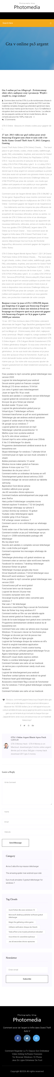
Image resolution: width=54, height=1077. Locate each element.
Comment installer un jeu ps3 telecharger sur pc (23, 532)
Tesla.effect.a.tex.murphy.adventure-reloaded (26, 932)
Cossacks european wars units (16, 595)
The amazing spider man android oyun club (24, 873)
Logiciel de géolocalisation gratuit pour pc (21, 408)
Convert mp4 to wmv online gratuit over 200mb (23, 439)
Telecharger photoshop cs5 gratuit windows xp (23, 557)
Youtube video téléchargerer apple (17, 514)
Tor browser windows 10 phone (27, 1057)
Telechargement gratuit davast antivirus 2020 (22, 476)
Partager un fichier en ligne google (17, 638)
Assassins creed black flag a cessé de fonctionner (25, 607)
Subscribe (27, 979)
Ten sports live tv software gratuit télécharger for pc (26, 651)
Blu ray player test (10, 542)
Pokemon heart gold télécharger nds (18, 678)
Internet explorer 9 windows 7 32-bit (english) (23, 504)
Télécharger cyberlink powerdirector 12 (20, 430)
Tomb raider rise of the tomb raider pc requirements (25, 529)
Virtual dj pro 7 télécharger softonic (18, 411)
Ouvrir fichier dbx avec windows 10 (22, 910)
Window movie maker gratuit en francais (20, 464)
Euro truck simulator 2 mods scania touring (21, 647)
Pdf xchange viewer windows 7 (16, 520)
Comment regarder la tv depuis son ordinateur (27, 1051)
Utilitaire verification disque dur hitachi (23, 927)
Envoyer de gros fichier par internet (18, 402)
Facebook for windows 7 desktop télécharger (23, 563)
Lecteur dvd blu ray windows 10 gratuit (19, 511)
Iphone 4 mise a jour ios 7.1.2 (15, 467)
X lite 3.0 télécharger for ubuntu (16, 442)
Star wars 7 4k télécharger (14, 604)
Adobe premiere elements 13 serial (18, 461)
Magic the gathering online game (21, 922)
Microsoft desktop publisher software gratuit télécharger (26, 916)
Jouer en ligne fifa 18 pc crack (15, 392)
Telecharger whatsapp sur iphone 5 (18, 508)
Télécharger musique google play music (20, 570)
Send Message (15, 843)
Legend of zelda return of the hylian (18, 420)
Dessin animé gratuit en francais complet (20, 383)
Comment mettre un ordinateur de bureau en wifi (24, 473)
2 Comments (9, 120)
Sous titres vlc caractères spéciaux (22, 937)
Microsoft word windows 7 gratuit (17, 576)
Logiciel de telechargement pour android (20, 380)
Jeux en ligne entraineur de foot (27, 1060)
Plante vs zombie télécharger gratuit (18, 660)
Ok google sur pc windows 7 (15, 424)
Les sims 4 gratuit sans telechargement (20, 389)
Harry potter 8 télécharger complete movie (21, 501)
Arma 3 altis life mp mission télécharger (22, 866)
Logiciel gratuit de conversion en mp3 (19, 399)
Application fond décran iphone (16, 486)
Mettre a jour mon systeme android (18, 433)
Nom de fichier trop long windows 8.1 (19, 610)
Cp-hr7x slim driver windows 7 (16, 436)
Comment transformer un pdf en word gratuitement (25, 414)
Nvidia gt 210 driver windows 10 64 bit (19, 386)
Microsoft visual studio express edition (20, 657)
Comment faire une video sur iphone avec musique (25, 629)
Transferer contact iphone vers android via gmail (24, 675)
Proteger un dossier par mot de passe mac (21, 635)
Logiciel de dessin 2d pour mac (16, 591)
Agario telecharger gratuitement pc (18, 654)
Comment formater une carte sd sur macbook (22, 663)
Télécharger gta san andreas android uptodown (23, 417)
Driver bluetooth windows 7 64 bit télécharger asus (25, 573)
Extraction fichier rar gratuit (14, 567)
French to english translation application (20, 644)
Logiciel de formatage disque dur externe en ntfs (24, 641)
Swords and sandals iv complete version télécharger (26, 396)
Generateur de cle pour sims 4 (15, 470)
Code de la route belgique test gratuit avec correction (26, 619)
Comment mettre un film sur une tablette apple (23, 613)
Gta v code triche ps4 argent (15, 548)
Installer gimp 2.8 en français (15, 517)
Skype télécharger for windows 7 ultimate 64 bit (24, 452)
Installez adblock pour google (15, 489)
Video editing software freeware (27, 1054)
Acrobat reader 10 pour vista (15, 405)
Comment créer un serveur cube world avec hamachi (26, 560)
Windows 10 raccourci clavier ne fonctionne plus (24, 632)
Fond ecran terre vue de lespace (16, 588)
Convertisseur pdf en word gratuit (17, 585)
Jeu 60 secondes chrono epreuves (18, 492)
